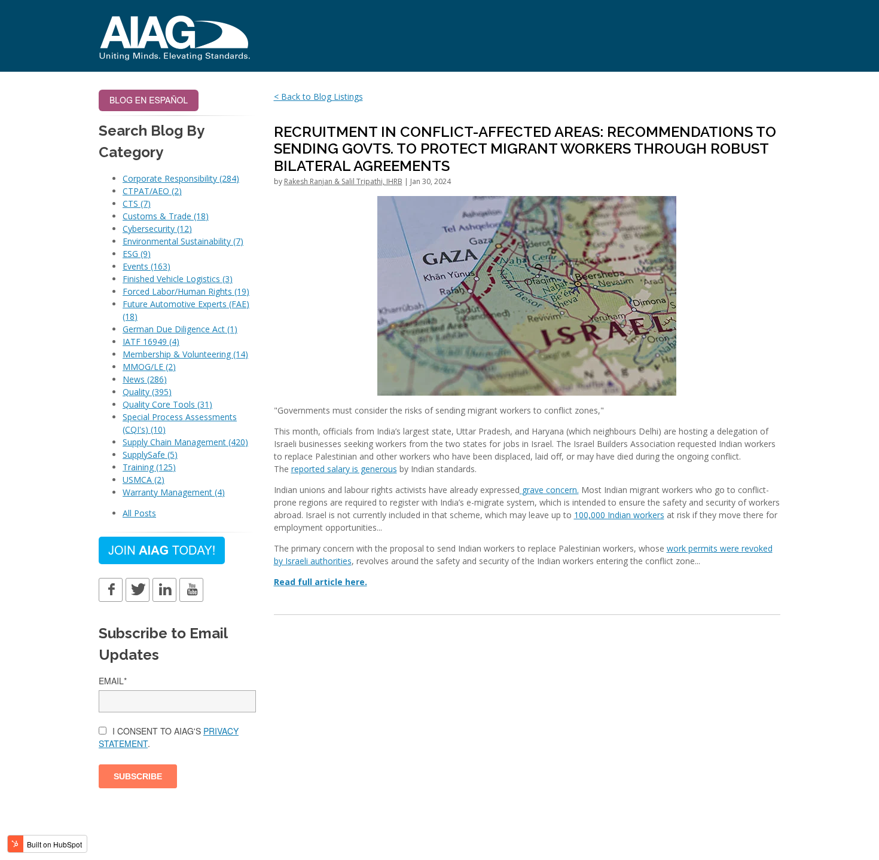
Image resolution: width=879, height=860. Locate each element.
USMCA (143, 479)
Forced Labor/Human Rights (186, 291)
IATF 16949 (151, 341)
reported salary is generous (344, 469)
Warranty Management (174, 492)
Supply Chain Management (185, 442)
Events (146, 266)
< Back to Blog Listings (318, 96)
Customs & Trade (166, 216)
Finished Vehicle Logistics (178, 278)
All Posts (139, 513)
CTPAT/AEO (152, 191)
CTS (137, 203)
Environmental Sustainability (183, 241)
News (145, 379)
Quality (147, 391)
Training (149, 467)
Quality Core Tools (167, 404)
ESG (137, 253)
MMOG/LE (149, 366)
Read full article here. (320, 581)
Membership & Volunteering (185, 354)
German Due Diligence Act (180, 329)
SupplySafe (150, 454)
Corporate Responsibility (181, 178)
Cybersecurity (157, 228)
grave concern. (550, 489)
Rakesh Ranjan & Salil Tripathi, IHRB (343, 181)
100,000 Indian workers (619, 515)
